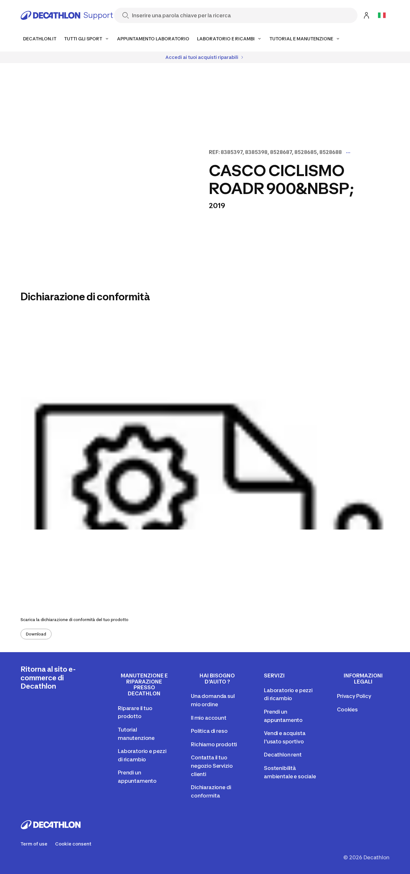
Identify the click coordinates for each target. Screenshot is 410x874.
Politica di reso (209, 731)
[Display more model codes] (348, 153)
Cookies (347, 709)
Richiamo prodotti (214, 744)
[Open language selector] (382, 15)
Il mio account (208, 718)
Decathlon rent (283, 754)
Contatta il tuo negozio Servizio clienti (212, 765)
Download (36, 634)
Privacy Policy (354, 696)
